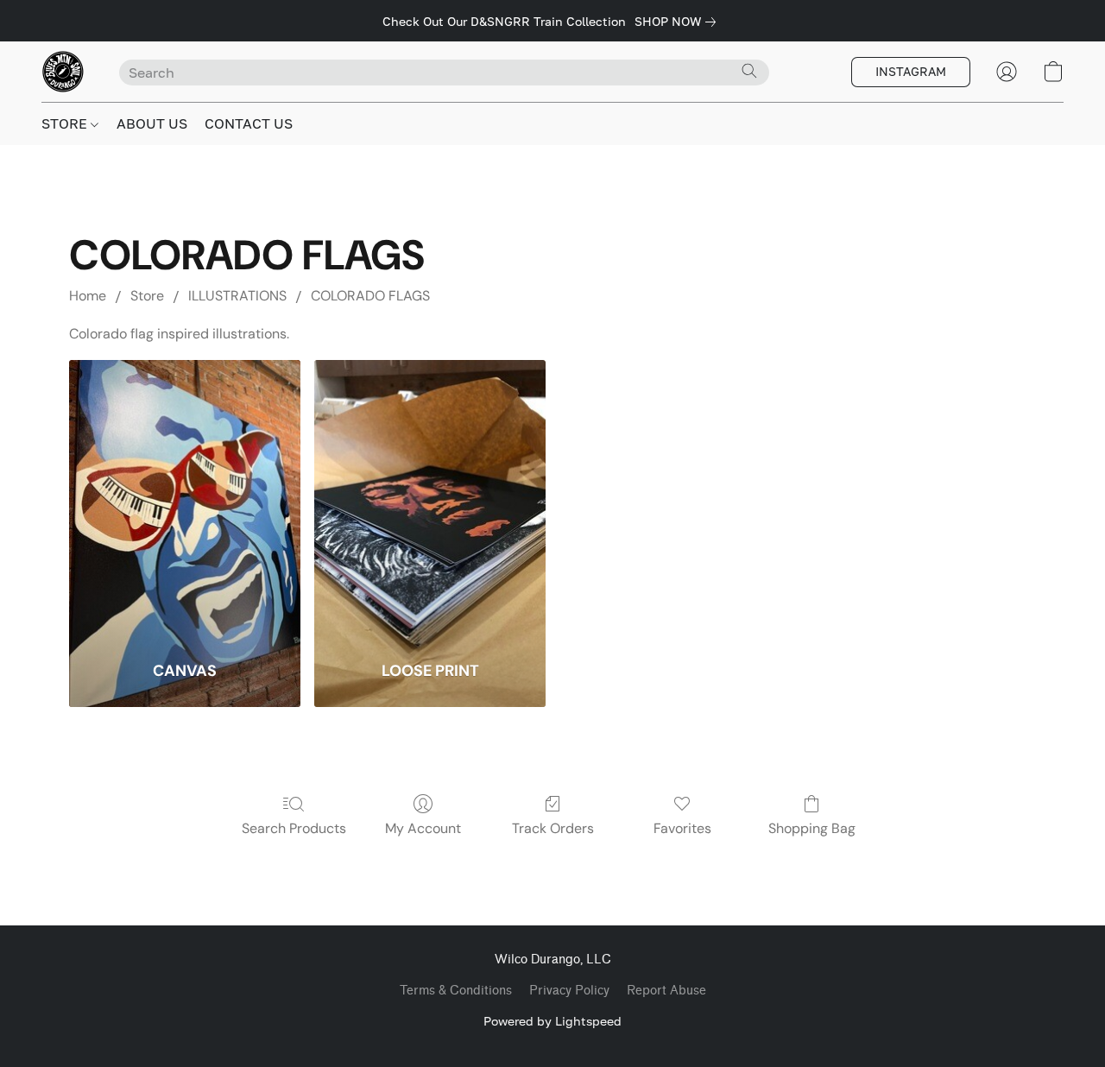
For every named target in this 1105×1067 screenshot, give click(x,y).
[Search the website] (749, 71)
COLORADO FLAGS (370, 296)
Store (147, 296)
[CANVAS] (184, 499)
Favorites (682, 828)
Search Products (294, 828)
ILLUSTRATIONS (237, 296)
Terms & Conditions (456, 990)
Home (87, 296)
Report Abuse (666, 990)
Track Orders (553, 828)
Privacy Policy (569, 990)
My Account (423, 828)
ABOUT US (152, 123)
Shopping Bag (812, 828)
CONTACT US (249, 123)
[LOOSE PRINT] (430, 499)
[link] (679, 21)
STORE (66, 123)
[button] (63, 71)
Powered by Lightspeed (552, 1020)
